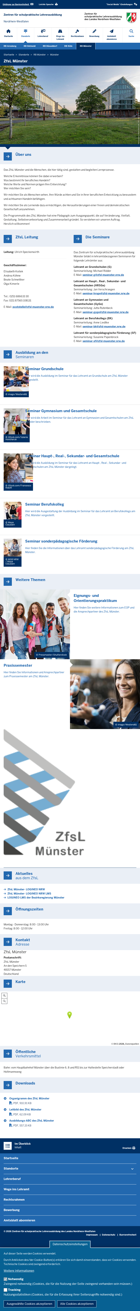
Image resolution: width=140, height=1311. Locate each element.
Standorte (11, 1168)
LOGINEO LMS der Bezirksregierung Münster (35, 897)
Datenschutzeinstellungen (70, 1244)
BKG (116, 1044)
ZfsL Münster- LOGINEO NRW (26, 889)
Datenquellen (132, 1044)
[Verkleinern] (4, 1001)
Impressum (92, 1234)
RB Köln (68, 46)
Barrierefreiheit (127, 1234)
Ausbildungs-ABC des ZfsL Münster (31, 1120)
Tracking (14, 1290)
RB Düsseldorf (50, 46)
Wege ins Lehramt (16, 1189)
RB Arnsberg (10, 46)
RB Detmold (30, 46)
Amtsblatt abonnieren (19, 1220)
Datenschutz (108, 1234)
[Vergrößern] (4, 995)
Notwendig (16, 1279)
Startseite (11, 1158)
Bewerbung (12, 1210)
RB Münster (86, 46)
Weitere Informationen (19, 1271)
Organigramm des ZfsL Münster (29, 1098)
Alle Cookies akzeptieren (77, 1304)
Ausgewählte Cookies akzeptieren (29, 1304)
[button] (122, 4)
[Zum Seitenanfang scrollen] (132, 1304)
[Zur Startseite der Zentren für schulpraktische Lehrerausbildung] (110, 18)
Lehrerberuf (12, 1179)
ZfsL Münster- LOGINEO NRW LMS (29, 893)
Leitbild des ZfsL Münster (25, 1109)
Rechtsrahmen (14, 1200)
